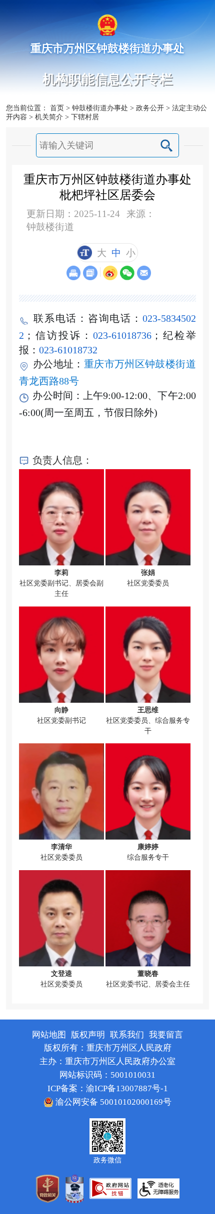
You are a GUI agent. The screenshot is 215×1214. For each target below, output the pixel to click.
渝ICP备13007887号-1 (127, 1088)
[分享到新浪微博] (110, 273)
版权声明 (88, 1035)
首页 (57, 108)
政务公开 (150, 108)
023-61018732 (68, 349)
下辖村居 (85, 117)
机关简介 (49, 117)
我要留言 (166, 1035)
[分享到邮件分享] (144, 273)
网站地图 (49, 1035)
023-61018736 (122, 335)
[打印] (73, 273)
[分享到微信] (127, 273)
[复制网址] (90, 273)
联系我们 (127, 1035)
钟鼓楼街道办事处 (100, 108)
